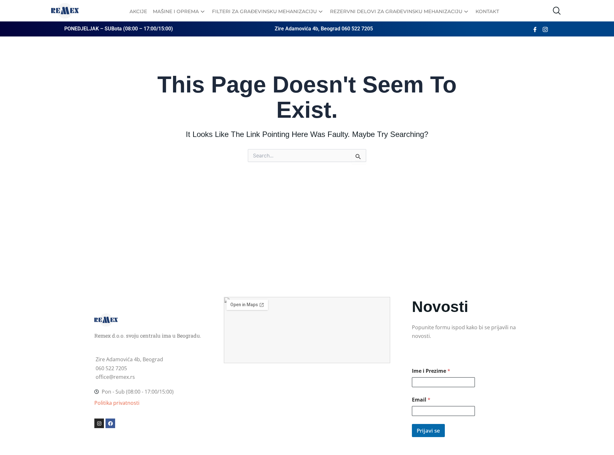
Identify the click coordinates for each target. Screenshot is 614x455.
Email (421, 400)
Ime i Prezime (431, 371)
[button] (556, 10)
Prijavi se (428, 430)
